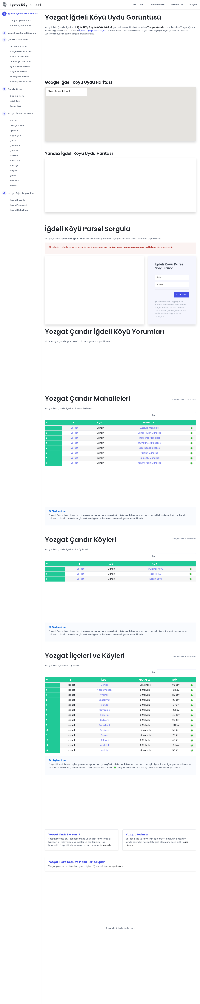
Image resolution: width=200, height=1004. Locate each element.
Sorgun (13, 170)
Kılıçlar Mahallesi (18, 71)
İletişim (193, 4)
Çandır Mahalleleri (18, 39)
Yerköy (13, 185)
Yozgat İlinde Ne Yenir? (64, 834)
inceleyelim (106, 845)
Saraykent (15, 160)
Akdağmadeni (17, 125)
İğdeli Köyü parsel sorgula (92, 30)
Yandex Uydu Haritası (20, 25)
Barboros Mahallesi (19, 56)
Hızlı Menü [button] (138, 4)
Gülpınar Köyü (17, 96)
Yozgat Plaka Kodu (19, 210)
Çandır (13, 140)
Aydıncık (14, 130)
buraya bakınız (116, 866)
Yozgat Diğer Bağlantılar (21, 193)
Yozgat (74, 427)
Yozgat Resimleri (18, 200)
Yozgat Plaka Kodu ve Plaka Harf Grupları (76, 862)
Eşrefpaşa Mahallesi (20, 66)
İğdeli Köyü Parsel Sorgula (22, 33)
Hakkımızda (177, 4)
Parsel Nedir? (158, 4)
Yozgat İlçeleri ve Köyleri (21, 113)
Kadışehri (14, 155)
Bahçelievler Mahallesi (21, 51)
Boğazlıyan (15, 135)
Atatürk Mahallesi (18, 46)
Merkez (13, 120)
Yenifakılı (14, 180)
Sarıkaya (14, 165)
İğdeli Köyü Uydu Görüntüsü (23, 13)
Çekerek (14, 150)
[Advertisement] (120, 57)
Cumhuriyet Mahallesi (20, 61)
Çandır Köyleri (15, 89)
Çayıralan (15, 145)
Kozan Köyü (15, 106)
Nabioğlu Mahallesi (19, 76)
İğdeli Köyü (15, 101)
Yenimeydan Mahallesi (21, 81)
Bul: (154, 415)
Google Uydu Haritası (20, 20)
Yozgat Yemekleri (18, 205)
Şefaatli (13, 175)
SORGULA (181, 294)
